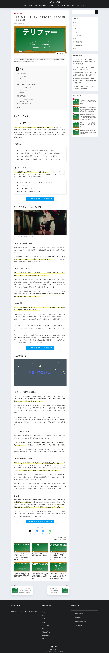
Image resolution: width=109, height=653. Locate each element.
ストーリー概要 (22, 76)
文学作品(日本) (33, 5)
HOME (55, 647)
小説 (68, 5)
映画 (25, 5)
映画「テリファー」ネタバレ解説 (26, 84)
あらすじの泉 (54, 2)
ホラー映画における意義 (24, 103)
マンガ (51, 5)
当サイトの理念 (79, 613)
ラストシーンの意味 (23, 90)
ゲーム (83, 5)
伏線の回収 (21, 92)
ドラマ (63, 5)
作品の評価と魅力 (21, 96)
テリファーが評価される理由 (25, 99)
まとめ (18, 107)
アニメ (57, 5)
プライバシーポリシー (81, 621)
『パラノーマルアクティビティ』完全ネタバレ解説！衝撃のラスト (84, 87)
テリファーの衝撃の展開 (24, 88)
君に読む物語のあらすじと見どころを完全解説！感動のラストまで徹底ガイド (84, 74)
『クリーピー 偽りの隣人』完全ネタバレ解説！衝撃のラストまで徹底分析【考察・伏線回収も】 (84, 62)
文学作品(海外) (43, 5)
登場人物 (20, 78)
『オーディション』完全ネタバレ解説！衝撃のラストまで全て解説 (84, 68)
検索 (96, 12)
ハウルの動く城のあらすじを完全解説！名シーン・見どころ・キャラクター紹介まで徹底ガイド (84, 81)
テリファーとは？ (21, 73)
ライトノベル (75, 5)
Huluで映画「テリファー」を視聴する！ (40, 199)
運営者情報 (78, 617)
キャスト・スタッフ (23, 81)
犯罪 (65, 540)
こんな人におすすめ (23, 101)
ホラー (60, 540)
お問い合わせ (78, 625)
